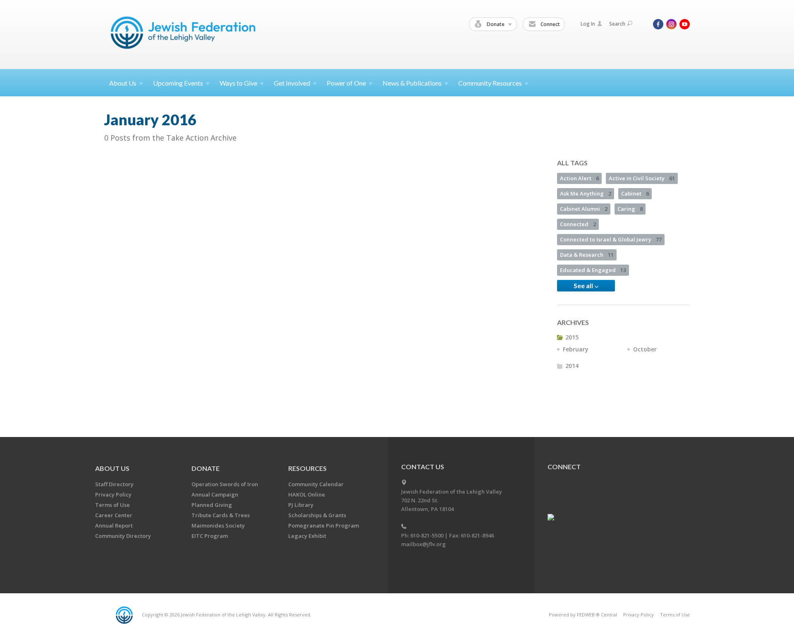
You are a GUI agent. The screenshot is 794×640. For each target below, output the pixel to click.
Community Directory (123, 536)
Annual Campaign (214, 494)
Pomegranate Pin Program (323, 525)
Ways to (238, 83)
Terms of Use (112, 505)
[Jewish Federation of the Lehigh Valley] (185, 34)
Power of (346, 83)
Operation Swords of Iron (224, 484)
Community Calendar (316, 484)
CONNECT (564, 466)
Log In (588, 23)
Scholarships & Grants (317, 515)
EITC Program (209, 536)
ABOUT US (112, 468)
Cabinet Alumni (583, 209)
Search (617, 23)
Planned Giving (211, 505)
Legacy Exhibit (307, 536)
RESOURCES (307, 468)
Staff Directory (114, 484)
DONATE (205, 468)
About (122, 83)
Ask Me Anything (585, 193)
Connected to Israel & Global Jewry (611, 239)
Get (292, 83)
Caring (630, 209)
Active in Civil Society (642, 178)
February (575, 349)
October (645, 349)
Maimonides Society (218, 525)
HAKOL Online (306, 494)
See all (584, 285)
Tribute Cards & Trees (220, 515)
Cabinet (635, 193)
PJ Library (300, 505)
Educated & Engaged (593, 270)
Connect (549, 24)
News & (412, 83)
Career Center (113, 515)
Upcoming (178, 83)
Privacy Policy (113, 494)
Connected (578, 224)
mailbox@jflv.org (423, 544)
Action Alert (579, 178)
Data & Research (587, 254)
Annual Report (114, 525)
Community (490, 83)
